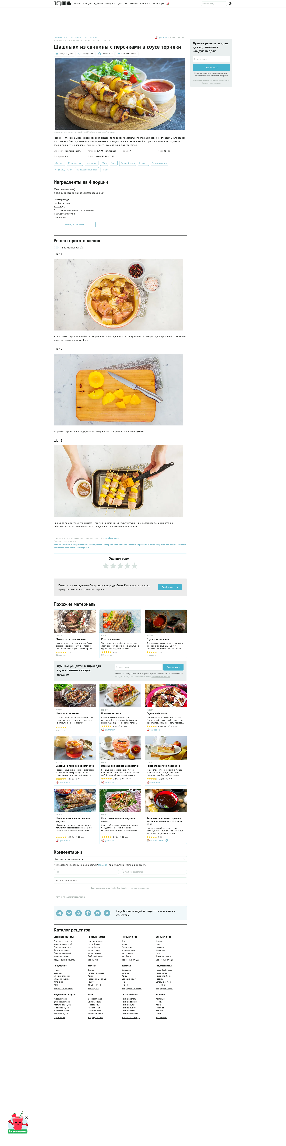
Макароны (160, 984)
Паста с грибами (163, 976)
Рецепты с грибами (62, 947)
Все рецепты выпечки (132, 988)
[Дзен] (107, 913)
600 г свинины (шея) (64, 189)
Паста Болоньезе (163, 973)
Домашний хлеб (129, 978)
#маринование (79, 544)
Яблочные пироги (62, 950)
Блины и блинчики (62, 976)
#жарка (182, 544)
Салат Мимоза (94, 953)
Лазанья (159, 978)
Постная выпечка (129, 1007)
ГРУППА (104, 635)
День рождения (159, 163)
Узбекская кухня (61, 1010)
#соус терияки (82, 547)
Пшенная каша (94, 1010)
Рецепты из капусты (63, 941)
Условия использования (160, 676)
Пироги (125, 984)
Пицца (57, 970)
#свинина (58, 544)
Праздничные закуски (98, 978)
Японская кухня (61, 1013)
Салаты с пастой (163, 981)
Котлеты (159, 941)
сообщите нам (112, 538)
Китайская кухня (61, 1007)
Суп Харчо (126, 956)
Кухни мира (59, 1017)
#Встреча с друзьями (137, 544)
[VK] (69, 913)
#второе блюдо (110, 544)
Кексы (124, 976)
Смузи (158, 1013)
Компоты (160, 1010)
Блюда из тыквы (61, 956)
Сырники (58, 973)
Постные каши (128, 1010)
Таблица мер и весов (74, 224)
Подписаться (173, 667)
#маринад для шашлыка (167, 544)
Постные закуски (129, 1001)
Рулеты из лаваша (96, 973)
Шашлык (143, 163)
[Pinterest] (88, 913)
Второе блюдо (128, 163)
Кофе (158, 1004)
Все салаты (93, 959)
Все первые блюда (130, 959)
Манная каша (94, 1007)
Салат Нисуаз (94, 950)
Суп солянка (127, 953)
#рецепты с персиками (64, 547)
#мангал (151, 544)
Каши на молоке (95, 1013)
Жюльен (91, 970)
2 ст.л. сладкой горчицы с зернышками (74, 210)
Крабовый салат (95, 956)
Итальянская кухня (62, 1004)
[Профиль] (230, 4)
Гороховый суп (128, 950)
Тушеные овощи (163, 956)
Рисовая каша (94, 1004)
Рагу (158, 953)
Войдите (102, 864)
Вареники (160, 950)
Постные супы (128, 1004)
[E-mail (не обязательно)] (154, 871)
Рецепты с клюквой (62, 953)
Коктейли (160, 998)
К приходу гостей (63, 169)
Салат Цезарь (94, 947)
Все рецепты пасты (164, 988)
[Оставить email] (138, 667)
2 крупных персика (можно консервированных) (79, 192)
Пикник (105, 169)
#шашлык (67, 544)
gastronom (163, 37)
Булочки (125, 973)
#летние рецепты (95, 544)
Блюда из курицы (62, 978)
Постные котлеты (130, 1013)
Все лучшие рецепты (63, 988)
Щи (123, 941)
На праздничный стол (86, 169)
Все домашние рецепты (64, 959)
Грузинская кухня (62, 1001)
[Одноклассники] (78, 913)
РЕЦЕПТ (104, 710)
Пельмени (160, 947)
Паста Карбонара (164, 970)
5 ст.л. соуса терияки (64, 213)
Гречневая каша (95, 998)
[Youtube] (97, 913)
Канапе (91, 976)
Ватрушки (126, 970)
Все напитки (161, 1017)
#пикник (122, 544)
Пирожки (126, 981)
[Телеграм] (59, 913)
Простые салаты (95, 941)
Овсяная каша (94, 1001)
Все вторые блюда (164, 959)
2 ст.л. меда (59, 206)
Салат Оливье (94, 944)
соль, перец (60, 217)
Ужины (57, 984)
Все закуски (93, 988)
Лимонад (160, 1007)
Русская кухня (60, 998)
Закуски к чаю (94, 984)
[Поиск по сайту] (214, 3)
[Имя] (86, 871)
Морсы (159, 1001)
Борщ (124, 944)
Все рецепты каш (95, 1017)
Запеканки (58, 981)
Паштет (91, 981)
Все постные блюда (131, 1017)
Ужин (113, 163)
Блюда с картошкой (63, 944)
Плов (158, 944)
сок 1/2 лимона (62, 202)
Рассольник (127, 947)
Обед (104, 163)
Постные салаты (129, 998)
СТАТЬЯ (150, 814)
